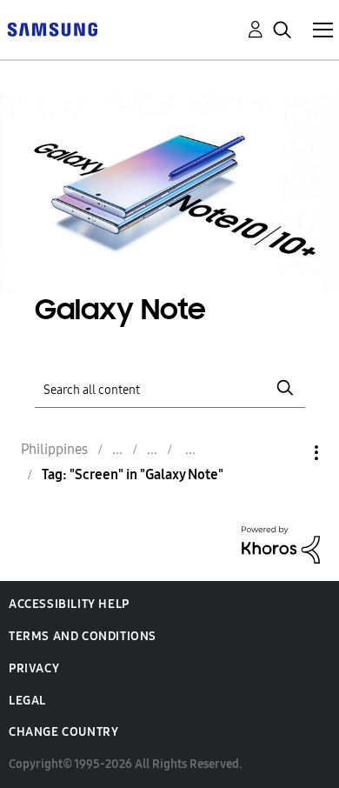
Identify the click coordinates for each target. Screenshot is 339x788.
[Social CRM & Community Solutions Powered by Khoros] (281, 543)
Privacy (34, 668)
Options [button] (287, 452)
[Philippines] (52, 28)
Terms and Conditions (82, 636)
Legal (27, 700)
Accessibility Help (69, 604)
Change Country (63, 732)
